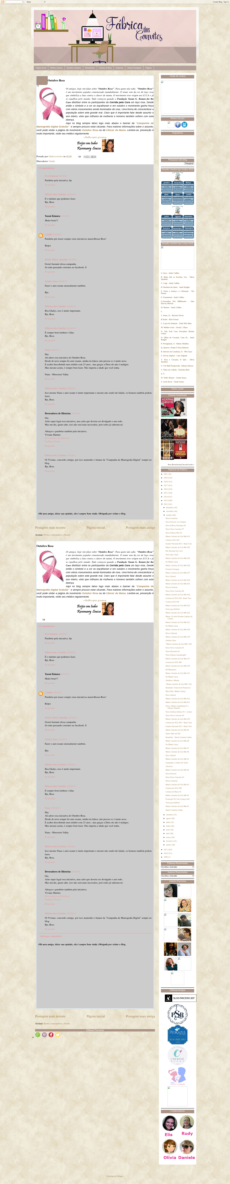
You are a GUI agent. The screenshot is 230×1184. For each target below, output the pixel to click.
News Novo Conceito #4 (175, 715)
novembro (170, 511)
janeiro (169, 845)
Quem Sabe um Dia (173, 734)
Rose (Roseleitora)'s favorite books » (181, 465)
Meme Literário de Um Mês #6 (177, 752)
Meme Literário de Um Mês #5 (177, 759)
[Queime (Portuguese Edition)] (180, 416)
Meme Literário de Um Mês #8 (177, 741)
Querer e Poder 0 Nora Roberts (176, 348)
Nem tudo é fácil (172, 555)
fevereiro (169, 841)
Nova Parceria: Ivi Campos (176, 522)
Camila (48, 234)
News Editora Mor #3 (174, 533)
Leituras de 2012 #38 (174, 788)
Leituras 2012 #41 (172, 602)
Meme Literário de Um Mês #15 (178, 673)
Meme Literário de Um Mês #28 (178, 565)
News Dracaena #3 (173, 651)
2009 (166, 857)
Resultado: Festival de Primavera (178, 688)
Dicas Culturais (171, 633)
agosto (168, 818)
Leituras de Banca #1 (173, 792)
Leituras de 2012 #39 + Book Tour (179, 723)
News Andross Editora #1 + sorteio (179, 712)
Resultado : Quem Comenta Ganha (179, 737)
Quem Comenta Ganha (174, 810)
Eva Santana (51, 176)
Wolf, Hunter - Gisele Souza (175, 378)
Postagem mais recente (50, 527)
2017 (166, 485)
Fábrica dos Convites (55, 194)
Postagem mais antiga (140, 527)
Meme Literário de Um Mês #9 (177, 730)
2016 (166, 489)
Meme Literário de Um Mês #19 (178, 637)
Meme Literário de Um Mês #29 (178, 558)
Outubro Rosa (90, 130)
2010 (166, 853)
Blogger (120, 1176)
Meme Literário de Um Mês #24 (178, 595)
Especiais (119, 68)
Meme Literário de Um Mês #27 (178, 573)
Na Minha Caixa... (172, 562)
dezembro (170, 508)
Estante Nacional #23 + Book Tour (179, 726)
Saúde (52, 161)
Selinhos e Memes (172, 680)
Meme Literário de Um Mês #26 (178, 580)
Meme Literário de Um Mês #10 (178, 719)
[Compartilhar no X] (90, 156)
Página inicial (96, 527)
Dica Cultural (171, 576)
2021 (166, 474)
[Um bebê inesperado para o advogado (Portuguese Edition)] (167, 439)
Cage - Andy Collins (171, 283)
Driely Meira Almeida (56, 259)
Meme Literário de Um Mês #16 (178, 666)
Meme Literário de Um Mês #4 (177, 770)
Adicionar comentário (51, 936)
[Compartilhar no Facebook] (92, 156)
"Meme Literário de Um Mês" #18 (179, 644)
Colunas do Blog (105, 68)
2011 (166, 850)
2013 (166, 500)
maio (168, 830)
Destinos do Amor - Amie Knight (176, 287)
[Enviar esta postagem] (79, 156)
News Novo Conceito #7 (175, 529)
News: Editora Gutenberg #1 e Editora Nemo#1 (177, 707)
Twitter (57, 441)
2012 (166, 504)
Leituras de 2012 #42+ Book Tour (178, 598)
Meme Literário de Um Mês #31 (178, 536)
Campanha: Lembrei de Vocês (177, 763)
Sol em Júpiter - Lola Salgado (175, 356)
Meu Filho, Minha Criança (176, 691)
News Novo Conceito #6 (175, 591)
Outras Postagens (134, 68)
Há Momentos (171, 670)
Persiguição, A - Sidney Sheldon (176, 344)
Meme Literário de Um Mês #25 (178, 584)
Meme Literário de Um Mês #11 (178, 702)
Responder (50, 184)
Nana (47, 350)
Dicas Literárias (171, 518)
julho (168, 822)
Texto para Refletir (173, 609)
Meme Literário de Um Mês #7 (177, 748)
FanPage (49, 441)
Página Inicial (41, 68)
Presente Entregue (172, 569)
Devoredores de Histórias (57, 438)
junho (168, 826)
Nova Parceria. (171, 774)
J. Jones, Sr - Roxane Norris (172, 315)
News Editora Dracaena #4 (176, 526)
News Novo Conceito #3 (175, 777)
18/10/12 (63, 175)
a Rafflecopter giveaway (95, 137)
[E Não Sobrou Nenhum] (167, 417)
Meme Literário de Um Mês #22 (178, 613)
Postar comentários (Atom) (57, 534)
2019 (166, 478)
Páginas (148, 68)
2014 (166, 497)
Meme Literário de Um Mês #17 (178, 659)
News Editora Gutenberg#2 (176, 655)
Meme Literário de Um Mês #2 (177, 795)
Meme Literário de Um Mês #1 (177, 806)
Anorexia (169, 766)
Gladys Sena (51, 281)
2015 (166, 493)
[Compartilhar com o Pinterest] (95, 156)
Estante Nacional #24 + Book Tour (179, 544)
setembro (169, 815)
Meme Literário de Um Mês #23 (178, 606)
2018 (166, 482)
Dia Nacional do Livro (174, 551)
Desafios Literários (74, 68)
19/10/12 (55, 349)
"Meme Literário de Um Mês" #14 (179, 684)
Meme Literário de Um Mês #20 (178, 630)
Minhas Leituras (56, 68)
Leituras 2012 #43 (172, 540)
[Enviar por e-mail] (85, 156)
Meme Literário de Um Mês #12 (178, 699)
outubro (169, 515)
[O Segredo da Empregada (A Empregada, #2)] (180, 458)
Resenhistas (90, 68)
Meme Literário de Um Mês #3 (177, 785)
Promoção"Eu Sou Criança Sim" (178, 799)
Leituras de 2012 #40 (174, 662)
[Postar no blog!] (87, 156)
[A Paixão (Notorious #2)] (180, 439)
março (168, 837)
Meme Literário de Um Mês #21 (178, 622)
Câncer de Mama (116, 130)
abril (168, 833)
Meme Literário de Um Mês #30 (178, 547)
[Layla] (167, 459)
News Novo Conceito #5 (175, 648)
